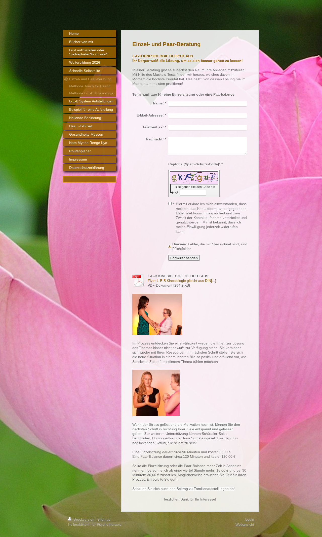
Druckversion (83, 519)
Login (249, 519)
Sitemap (103, 519)
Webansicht (244, 524)
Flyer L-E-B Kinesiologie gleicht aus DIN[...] (182, 281)
